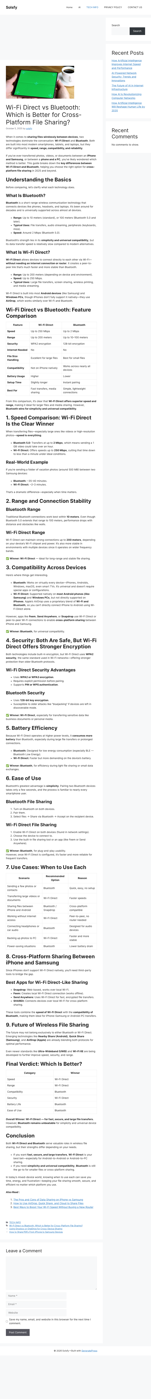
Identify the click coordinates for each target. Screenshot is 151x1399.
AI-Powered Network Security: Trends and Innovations (124, 77)
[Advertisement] (51, 38)
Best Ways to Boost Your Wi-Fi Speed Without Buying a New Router (53, 1207)
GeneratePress (89, 1350)
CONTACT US (135, 7)
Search (116, 25)
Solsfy (11, 7)
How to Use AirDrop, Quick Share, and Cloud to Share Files (48, 1203)
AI (79, 7)
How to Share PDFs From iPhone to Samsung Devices (36, 1232)
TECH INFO (92, 7)
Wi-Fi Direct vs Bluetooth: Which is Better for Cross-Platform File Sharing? (46, 1225)
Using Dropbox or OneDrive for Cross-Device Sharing (35, 1228)
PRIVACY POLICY (113, 7)
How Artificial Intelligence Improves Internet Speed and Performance (127, 64)
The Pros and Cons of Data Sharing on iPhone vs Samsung (48, 1199)
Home (69, 7)
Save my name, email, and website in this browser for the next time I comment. (50, 1321)
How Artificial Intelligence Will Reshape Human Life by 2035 (128, 107)
